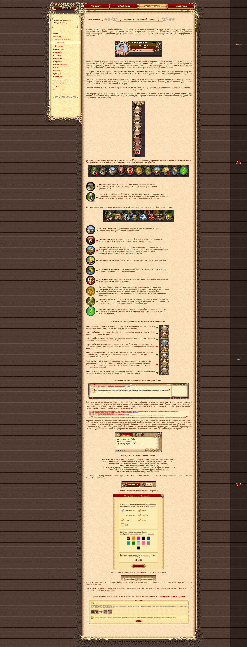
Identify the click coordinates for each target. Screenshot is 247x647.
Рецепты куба (59, 49)
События (57, 56)
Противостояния (60, 65)
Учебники (59, 42)
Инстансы (57, 59)
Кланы (56, 68)
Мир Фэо (57, 36)
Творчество (58, 86)
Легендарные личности (63, 80)
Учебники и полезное (62, 39)
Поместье (57, 71)
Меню (55, 33)
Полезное (59, 46)
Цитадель (57, 74)
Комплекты (58, 77)
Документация (59, 89)
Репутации (57, 62)
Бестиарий (57, 52)
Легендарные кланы (62, 83)
